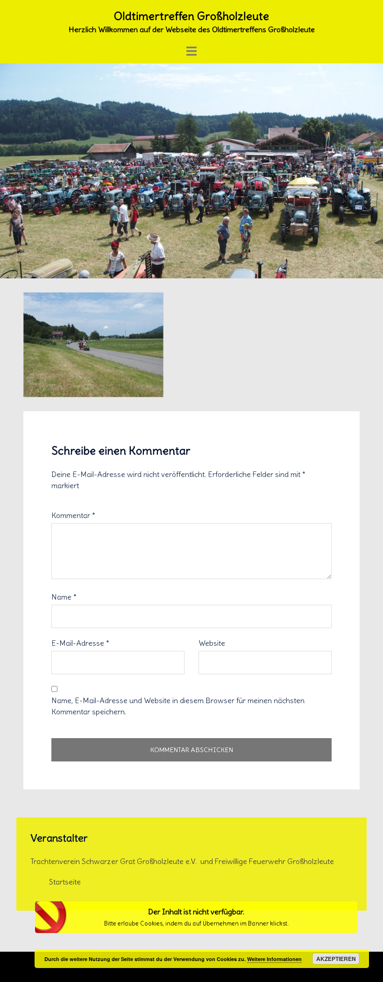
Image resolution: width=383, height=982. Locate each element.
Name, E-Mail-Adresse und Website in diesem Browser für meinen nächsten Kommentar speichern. (178, 706)
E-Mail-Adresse (80, 643)
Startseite (65, 881)
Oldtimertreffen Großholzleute (191, 16)
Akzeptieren (336, 958)
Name (64, 597)
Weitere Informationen (274, 958)
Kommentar (73, 515)
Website (212, 643)
